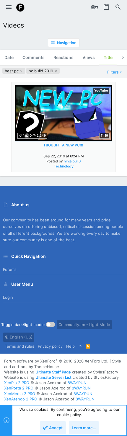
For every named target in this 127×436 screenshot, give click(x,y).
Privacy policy (50, 346)
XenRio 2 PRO (16, 382)
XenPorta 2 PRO (18, 388)
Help (70, 346)
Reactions (63, 57)
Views (88, 57)
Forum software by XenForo (56, 361)
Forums (10, 269)
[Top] (80, 346)
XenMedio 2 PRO (19, 393)
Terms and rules (19, 346)
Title (108, 57)
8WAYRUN (77, 382)
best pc (12, 70)
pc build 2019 (41, 70)
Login (8, 297)
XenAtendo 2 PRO (20, 399)
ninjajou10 (72, 161)
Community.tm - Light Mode (84, 324)
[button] (9, 7)
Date (9, 57)
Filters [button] (113, 72)
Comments (33, 57)
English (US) (20, 337)
